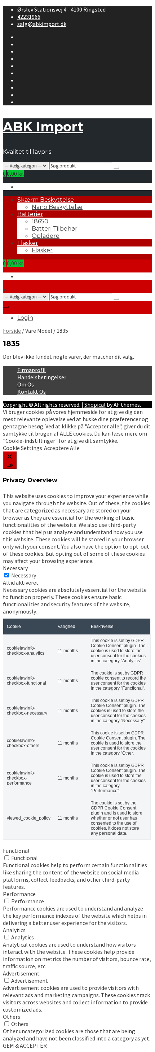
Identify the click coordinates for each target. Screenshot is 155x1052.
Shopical (95, 404)
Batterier (30, 214)
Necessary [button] (15, 568)
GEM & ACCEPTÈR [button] (25, 1045)
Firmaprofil (31, 370)
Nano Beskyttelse (57, 207)
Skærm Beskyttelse (45, 199)
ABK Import (43, 127)
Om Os (25, 384)
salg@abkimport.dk (41, 23)
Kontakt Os (31, 391)
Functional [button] (16, 850)
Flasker (27, 243)
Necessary (23, 575)
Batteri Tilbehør (55, 228)
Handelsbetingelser (41, 377)
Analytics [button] (14, 930)
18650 (40, 221)
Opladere (45, 235)
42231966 (28, 16)
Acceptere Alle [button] (62, 447)
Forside (12, 330)
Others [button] (11, 1016)
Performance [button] (19, 894)
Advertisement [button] (21, 973)
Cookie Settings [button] (22, 447)
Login (25, 317)
